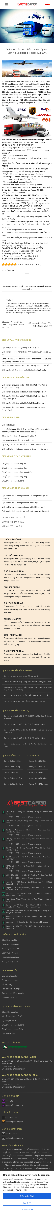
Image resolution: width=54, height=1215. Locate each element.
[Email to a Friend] (29, 277)
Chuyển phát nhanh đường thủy (14, 476)
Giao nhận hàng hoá (10, 1012)
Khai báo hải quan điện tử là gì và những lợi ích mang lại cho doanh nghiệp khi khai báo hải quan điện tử (26, 430)
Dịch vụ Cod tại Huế (11, 772)
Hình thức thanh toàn (10, 957)
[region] (27, 1193)
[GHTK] (5, 1047)
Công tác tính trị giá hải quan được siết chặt (19, 436)
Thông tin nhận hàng (10, 961)
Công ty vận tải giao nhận (12, 1149)
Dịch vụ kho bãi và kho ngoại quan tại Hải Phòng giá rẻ (23, 507)
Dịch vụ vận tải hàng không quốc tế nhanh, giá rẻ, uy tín (24, 370)
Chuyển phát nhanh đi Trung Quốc (15, 1152)
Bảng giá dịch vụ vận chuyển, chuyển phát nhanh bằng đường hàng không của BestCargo (26, 360)
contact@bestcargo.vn (16, 1068)
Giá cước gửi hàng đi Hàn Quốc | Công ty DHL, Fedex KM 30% (13, 324)
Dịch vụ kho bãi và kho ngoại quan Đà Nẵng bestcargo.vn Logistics (25, 497)
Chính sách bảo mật (10, 997)
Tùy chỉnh (27, 1203)
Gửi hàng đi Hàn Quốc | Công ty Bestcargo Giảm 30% (40, 324)
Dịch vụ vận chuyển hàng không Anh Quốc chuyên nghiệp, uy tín (26, 353)
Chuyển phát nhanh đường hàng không (17, 472)
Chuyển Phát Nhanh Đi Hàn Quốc (31, 286)
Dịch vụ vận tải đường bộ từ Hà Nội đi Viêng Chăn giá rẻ (24, 403)
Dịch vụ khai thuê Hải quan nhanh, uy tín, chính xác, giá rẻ (25, 449)
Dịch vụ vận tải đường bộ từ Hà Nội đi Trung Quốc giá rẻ (24, 391)
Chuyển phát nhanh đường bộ (14, 463)
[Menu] (6, 4)
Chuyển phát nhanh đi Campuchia (19, 1155)
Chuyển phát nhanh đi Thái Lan (36, 1149)
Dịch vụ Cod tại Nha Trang (13, 784)
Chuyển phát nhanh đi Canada (19, 1168)
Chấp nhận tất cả (27, 1196)
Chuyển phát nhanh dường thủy (14, 468)
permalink (28, 289)
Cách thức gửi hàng (10, 952)
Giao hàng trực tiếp (9, 940)
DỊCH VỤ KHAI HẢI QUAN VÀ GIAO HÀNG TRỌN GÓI (23, 444)
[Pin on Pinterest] (34, 277)
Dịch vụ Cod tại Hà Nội (12, 766)
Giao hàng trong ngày (10, 944)
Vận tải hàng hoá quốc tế (12, 1016)
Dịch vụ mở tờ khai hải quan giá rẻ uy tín (18, 440)
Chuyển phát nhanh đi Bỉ (23, 1162)
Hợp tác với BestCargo (11, 988)
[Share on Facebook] (20, 277)
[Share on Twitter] (24, 277)
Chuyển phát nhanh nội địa (12, 1029)
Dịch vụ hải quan (8, 424)
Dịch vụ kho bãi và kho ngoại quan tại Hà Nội (20, 502)
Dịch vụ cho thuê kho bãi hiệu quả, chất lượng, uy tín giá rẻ (25, 511)
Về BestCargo (7, 984)
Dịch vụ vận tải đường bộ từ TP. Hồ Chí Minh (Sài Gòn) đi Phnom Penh (24, 408)
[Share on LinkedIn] (39, 277)
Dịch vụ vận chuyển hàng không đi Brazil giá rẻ (20, 347)
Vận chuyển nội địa (9, 1020)
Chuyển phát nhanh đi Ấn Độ (22, 1158)
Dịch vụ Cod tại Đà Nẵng (13, 778)
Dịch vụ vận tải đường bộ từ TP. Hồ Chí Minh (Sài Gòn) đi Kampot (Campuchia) (24, 386)
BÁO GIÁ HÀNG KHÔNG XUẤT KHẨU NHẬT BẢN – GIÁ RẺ (25, 365)
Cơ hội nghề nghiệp (9, 980)
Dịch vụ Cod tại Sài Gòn (12, 761)
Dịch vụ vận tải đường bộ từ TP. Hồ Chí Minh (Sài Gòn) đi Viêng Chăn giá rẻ (24, 397)
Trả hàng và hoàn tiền (10, 948)
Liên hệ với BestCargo (10, 976)
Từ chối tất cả (27, 1209)
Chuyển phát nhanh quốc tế (13, 480)
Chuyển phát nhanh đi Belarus (17, 1165)
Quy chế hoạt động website (13, 993)
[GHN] (17, 1047)
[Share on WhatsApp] (15, 277)
